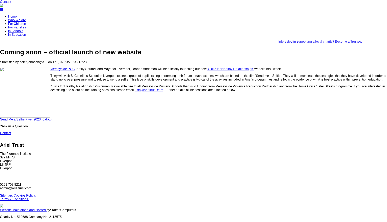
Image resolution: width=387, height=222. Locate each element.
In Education (17, 34)
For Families (17, 27)
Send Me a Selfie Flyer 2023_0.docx (26, 119)
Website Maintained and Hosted (23, 210)
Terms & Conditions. (14, 199)
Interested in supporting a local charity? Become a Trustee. (316, 41)
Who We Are (17, 20)
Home (12, 16)
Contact (5, 1)
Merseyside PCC (62, 69)
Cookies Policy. (25, 195)
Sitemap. (6, 195)
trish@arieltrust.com (149, 90)
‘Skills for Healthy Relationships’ (230, 69)
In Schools (15, 31)
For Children (17, 23)
